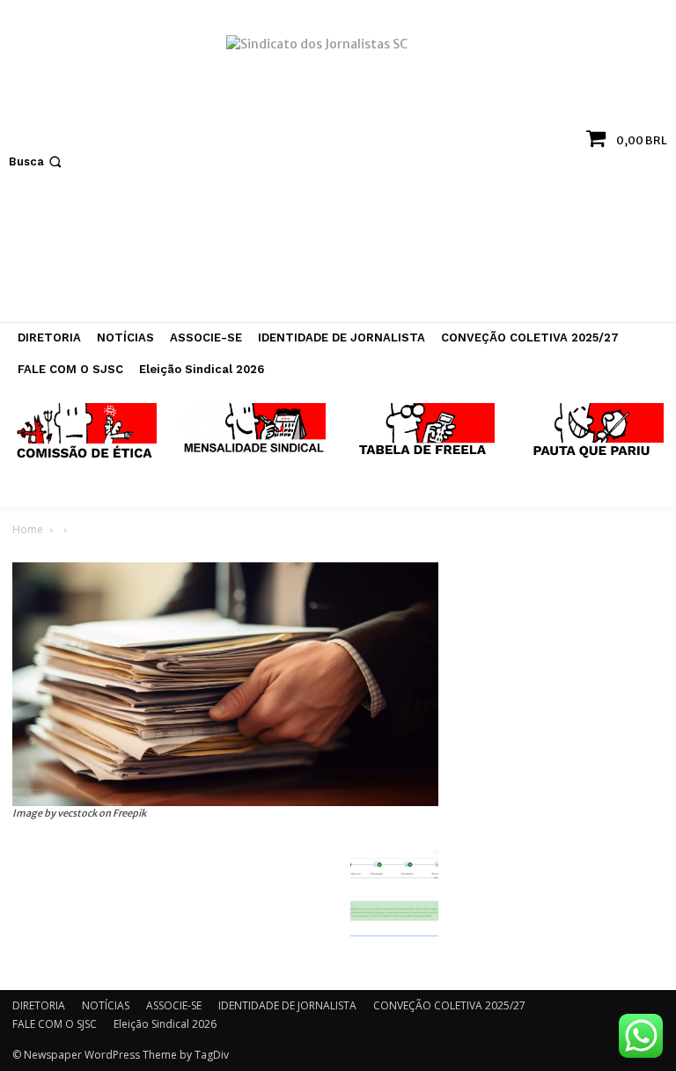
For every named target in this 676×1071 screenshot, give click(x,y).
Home (27, 529)
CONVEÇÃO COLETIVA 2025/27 (449, 1005)
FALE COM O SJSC (54, 1023)
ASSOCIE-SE (174, 1005)
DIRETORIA (38, 1005)
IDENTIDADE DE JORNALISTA (287, 1005)
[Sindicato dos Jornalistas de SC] (338, 169)
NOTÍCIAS (105, 1005)
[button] (37, 161)
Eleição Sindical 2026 (165, 1023)
